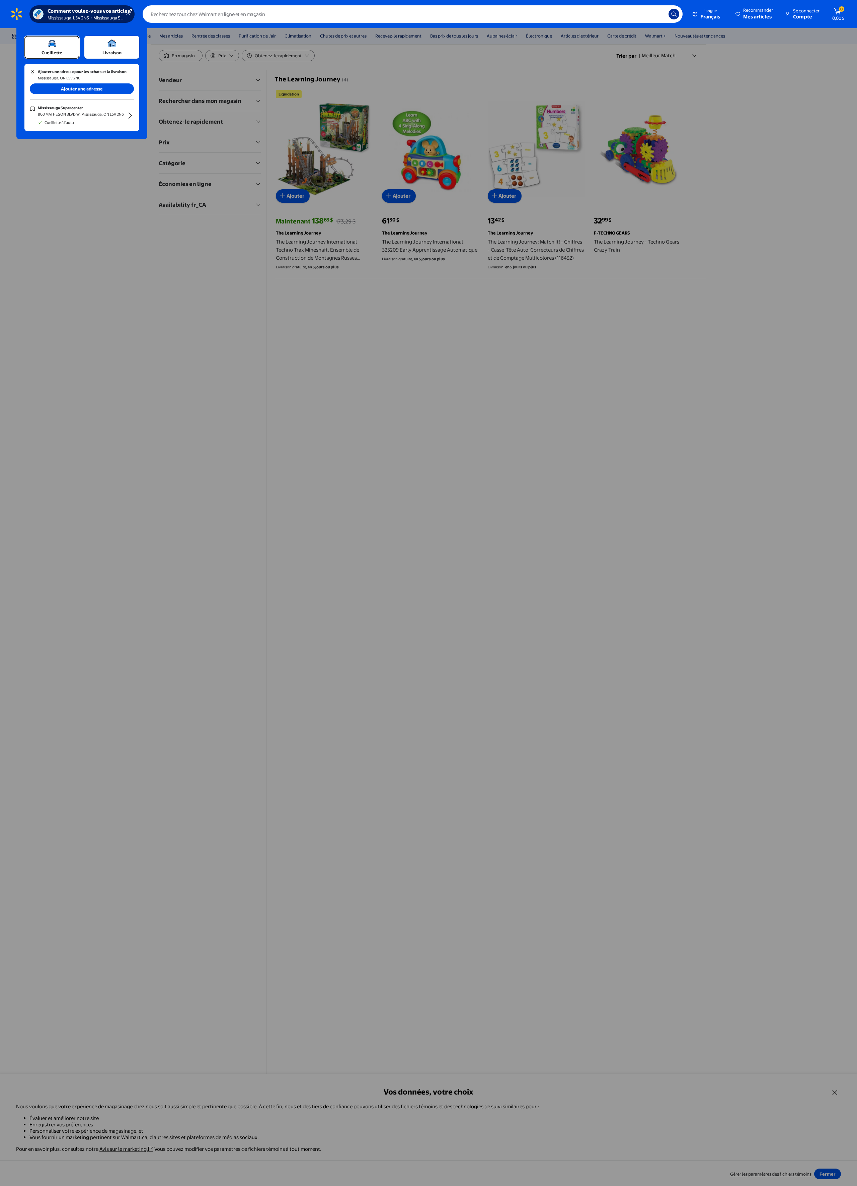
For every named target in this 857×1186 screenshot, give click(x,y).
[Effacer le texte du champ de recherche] (658, 14)
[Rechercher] (674, 14)
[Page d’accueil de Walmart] (16, 14)
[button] (754, 14)
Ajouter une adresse (82, 88)
